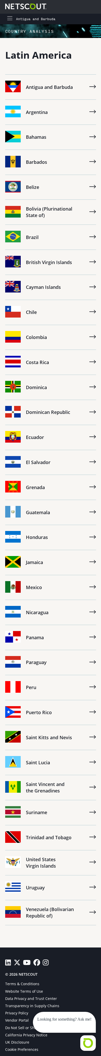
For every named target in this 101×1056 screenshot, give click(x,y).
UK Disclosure (17, 1042)
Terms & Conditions (22, 983)
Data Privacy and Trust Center (31, 998)
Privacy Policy (16, 1013)
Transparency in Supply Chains (32, 1005)
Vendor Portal (17, 1020)
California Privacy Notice (26, 1034)
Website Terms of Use (24, 991)
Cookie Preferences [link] (21, 1049)
